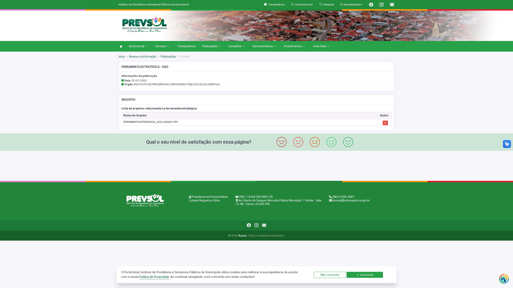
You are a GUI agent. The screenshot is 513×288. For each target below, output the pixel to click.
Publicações (209, 46)
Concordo (366, 275)
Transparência (186, 46)
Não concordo (329, 275)
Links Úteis (319, 46)
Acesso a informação (142, 56)
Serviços (160, 46)
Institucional (136, 46)
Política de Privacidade (154, 277)
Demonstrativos (263, 46)
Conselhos (235, 46)
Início (122, 56)
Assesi (242, 235)
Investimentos (293, 46)
